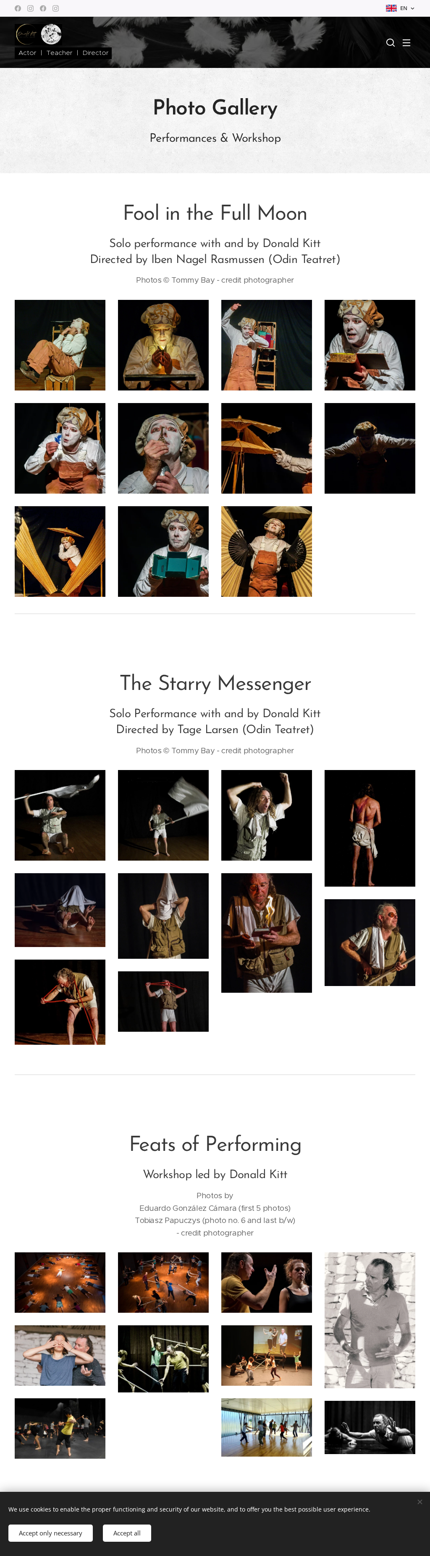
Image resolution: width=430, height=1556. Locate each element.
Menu (409, 42)
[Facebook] (18, 8)
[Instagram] (30, 8)
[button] (391, 42)
